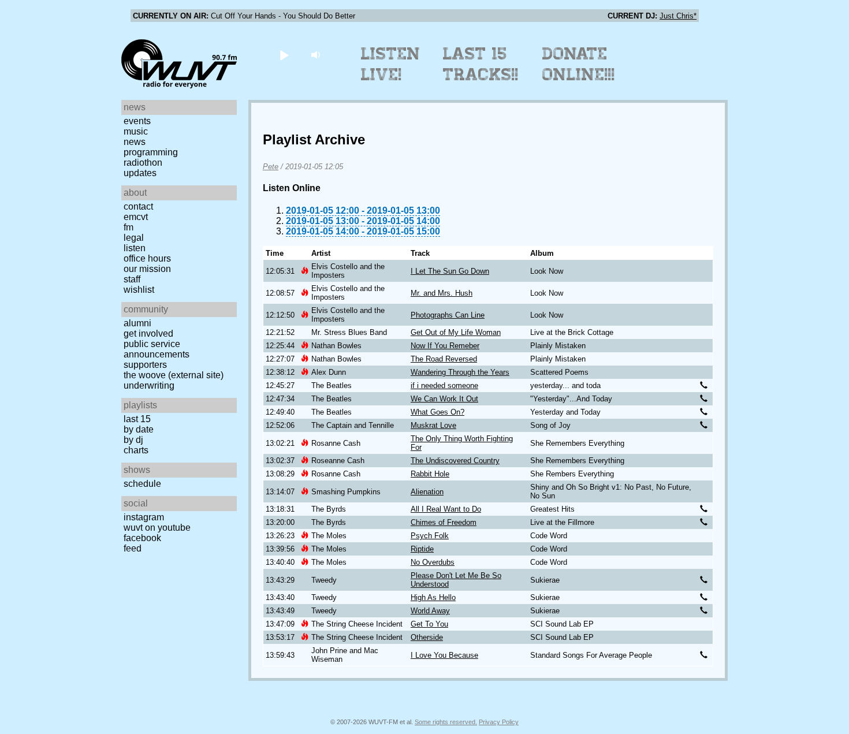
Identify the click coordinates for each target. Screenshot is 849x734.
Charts (136, 450)
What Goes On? (437, 412)
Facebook (142, 538)
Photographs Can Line (448, 315)
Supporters (145, 365)
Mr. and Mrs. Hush (441, 293)
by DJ (133, 440)
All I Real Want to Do (446, 509)
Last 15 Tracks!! (481, 64)
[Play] (284, 55)
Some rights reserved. (446, 721)
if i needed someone (444, 385)
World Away (430, 610)
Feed (133, 548)
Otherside (427, 637)
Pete (270, 166)
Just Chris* (678, 16)
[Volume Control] (317, 55)
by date (139, 429)
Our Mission (147, 269)
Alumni (137, 323)
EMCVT (136, 217)
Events (137, 121)
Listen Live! (390, 64)
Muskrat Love (433, 425)
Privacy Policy (499, 721)
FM (128, 227)
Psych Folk (430, 535)
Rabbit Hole (430, 474)
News (135, 142)
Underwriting (149, 385)
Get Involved (148, 333)
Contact (138, 206)
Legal (134, 238)
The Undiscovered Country (455, 460)
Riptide (422, 549)
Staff (132, 279)
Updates (140, 173)
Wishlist (139, 290)
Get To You (429, 624)
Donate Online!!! (578, 64)
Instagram (144, 517)
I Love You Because (444, 655)
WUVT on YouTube (157, 527)
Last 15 (137, 419)
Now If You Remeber (445, 345)
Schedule (142, 484)
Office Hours (147, 258)
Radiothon (143, 162)
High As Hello (433, 597)
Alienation (427, 491)
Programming (151, 152)
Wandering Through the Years (460, 372)
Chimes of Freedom (443, 522)
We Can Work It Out (444, 398)
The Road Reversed (444, 359)
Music (136, 131)
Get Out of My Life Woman (456, 332)
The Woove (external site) (174, 375)
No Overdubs (433, 562)
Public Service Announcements (156, 349)
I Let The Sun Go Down (450, 271)
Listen (135, 248)
